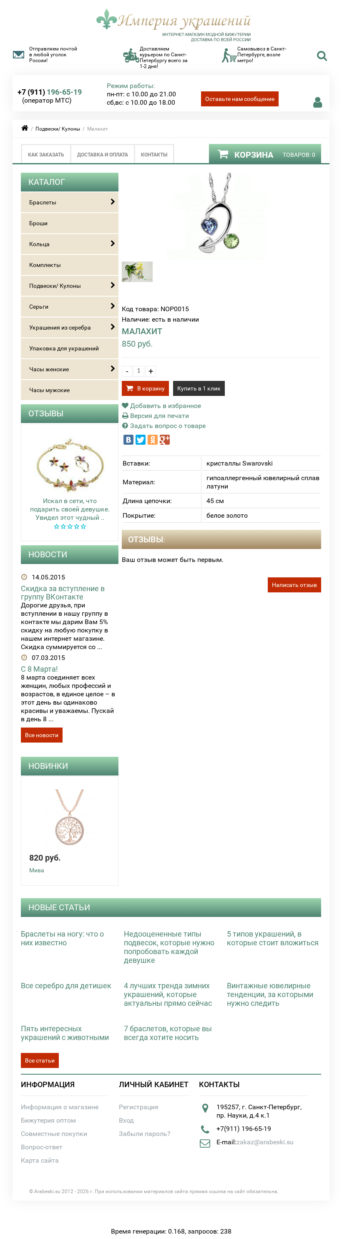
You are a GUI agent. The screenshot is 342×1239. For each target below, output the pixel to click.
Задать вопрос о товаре (167, 426)
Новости (47, 554)
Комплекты (45, 265)
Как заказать (46, 155)
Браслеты (42, 202)
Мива (36, 870)
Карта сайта (40, 1160)
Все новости (41, 735)
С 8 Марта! (39, 669)
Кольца (39, 244)
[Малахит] (221, 257)
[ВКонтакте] (128, 440)
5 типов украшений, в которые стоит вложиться (273, 938)
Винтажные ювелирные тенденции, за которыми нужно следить (270, 994)
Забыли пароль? (145, 1134)
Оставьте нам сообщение (239, 99)
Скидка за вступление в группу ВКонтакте (63, 592)
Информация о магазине (59, 1107)
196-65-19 (50, 92)
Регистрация (138, 1107)
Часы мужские (49, 390)
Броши (38, 223)
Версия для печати (158, 416)
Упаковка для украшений (64, 348)
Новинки (48, 766)
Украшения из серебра (60, 327)
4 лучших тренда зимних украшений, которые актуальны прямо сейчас (168, 994)
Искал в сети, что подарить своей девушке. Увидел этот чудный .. (70, 509)
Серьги (38, 306)
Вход (126, 1120)
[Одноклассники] (153, 440)
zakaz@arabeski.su (265, 1142)
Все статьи (40, 1060)
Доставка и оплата (102, 155)
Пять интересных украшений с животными (65, 1033)
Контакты (154, 155)
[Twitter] (141, 440)
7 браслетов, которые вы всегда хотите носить (168, 1033)
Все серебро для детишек (66, 985)
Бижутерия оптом (48, 1120)
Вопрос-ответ (42, 1147)
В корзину (151, 388)
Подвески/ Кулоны (57, 129)
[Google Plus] (165, 440)
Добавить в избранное (164, 406)
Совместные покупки (54, 1134)
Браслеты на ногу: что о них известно (62, 938)
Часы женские (49, 369)
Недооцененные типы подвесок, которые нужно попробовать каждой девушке (169, 947)
